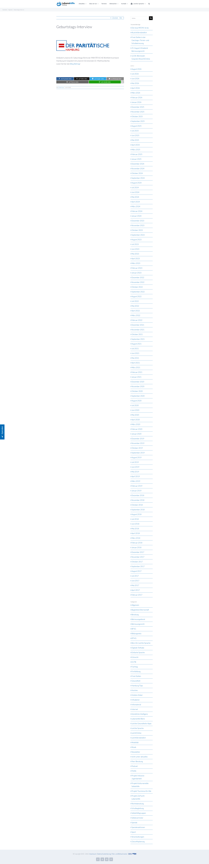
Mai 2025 (135, 140)
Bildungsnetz (136, 633)
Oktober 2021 (137, 334)
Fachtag (135, 667)
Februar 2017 (137, 595)
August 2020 (136, 401)
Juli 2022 (135, 301)
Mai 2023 (135, 254)
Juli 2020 (135, 405)
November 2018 (138, 500)
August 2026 (136, 69)
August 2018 (136, 514)
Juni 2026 (135, 78)
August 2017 (136, 571)
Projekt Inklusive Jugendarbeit (138, 777)
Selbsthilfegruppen (139, 813)
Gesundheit (136, 681)
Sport (134, 832)
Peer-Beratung (137, 761)
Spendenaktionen (138, 827)
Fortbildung (136, 671)
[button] (149, 3)
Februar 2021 (137, 372)
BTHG (134, 638)
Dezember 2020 (138, 382)
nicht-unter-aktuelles (140, 757)
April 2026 (136, 88)
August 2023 (136, 239)
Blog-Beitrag (75, 64)
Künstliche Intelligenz (140, 714)
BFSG (134, 629)
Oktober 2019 (137, 448)
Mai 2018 (135, 528)
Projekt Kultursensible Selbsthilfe (140, 784)
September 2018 (138, 509)
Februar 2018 (137, 543)
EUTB (134, 662)
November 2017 (138, 557)
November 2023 (138, 225)
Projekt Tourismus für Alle (141, 791)
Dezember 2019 (138, 438)
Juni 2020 (135, 410)
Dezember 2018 (138, 495)
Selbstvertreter (137, 818)
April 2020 (136, 419)
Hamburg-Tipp (137, 685)
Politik (134, 771)
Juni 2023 (135, 249)
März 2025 (136, 149)
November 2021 (138, 329)
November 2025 (138, 112)
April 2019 (136, 476)
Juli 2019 (135, 462)
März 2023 (136, 263)
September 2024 (138, 178)
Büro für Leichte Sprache (141, 643)
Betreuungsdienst (138, 619)
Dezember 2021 (138, 325)
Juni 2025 (135, 135)
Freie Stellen (136, 676)
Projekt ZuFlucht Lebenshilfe (138, 797)
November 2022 (138, 282)
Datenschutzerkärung (104, 854)
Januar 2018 (136, 547)
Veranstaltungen (138, 837)
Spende (134, 822)
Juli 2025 (135, 131)
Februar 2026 (137, 97)
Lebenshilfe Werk (138, 719)
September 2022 (138, 292)
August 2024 (136, 183)
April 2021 (136, 363)
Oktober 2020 (137, 391)
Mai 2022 (135, 306)
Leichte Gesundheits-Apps (141, 723)
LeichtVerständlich (139, 738)
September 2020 (138, 396)
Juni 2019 (135, 467)
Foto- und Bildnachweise (119, 854)
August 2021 (136, 344)
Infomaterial (136, 704)
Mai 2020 (135, 415)
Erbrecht (135, 657)
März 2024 (136, 206)
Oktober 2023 (137, 230)
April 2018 (136, 533)
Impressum (92, 854)
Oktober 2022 (137, 287)
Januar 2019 (136, 490)
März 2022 (136, 315)
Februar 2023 (137, 268)
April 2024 (136, 202)
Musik (134, 747)
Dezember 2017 (138, 552)
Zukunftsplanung (138, 841)
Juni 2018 (135, 524)
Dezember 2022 (138, 277)
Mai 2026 (135, 83)
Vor (120, 18)
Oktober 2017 (137, 562)
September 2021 (138, 339)
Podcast (135, 766)
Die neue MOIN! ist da (140, 28)
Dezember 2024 (138, 164)
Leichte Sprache (138, 728)
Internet (135, 709)
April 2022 (136, 311)
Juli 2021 (135, 348)
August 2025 (136, 126)
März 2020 (136, 424)
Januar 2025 (136, 159)
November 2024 (138, 168)
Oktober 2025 (137, 116)
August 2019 (136, 457)
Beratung (135, 614)
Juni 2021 (135, 353)
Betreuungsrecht (138, 624)
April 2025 (136, 145)
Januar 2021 (136, 377)
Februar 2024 (137, 211)
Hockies (135, 690)
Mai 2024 (135, 197)
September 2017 (138, 566)
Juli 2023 (135, 244)
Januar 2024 (136, 216)
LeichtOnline (136, 733)
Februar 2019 (137, 486)
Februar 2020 (137, 429)
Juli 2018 (135, 519)
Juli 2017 (135, 576)
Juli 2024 (135, 187)
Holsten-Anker (137, 695)
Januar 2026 (136, 102)
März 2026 (136, 93)
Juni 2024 (135, 192)
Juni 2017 (135, 580)
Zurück (115, 18)
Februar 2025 (137, 154)
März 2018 (136, 538)
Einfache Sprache (138, 652)
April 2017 (136, 590)
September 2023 (138, 235)
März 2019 (136, 481)
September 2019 (138, 453)
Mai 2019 (135, 472)
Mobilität (135, 742)
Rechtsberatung (138, 803)
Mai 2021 (135, 358)
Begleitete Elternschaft (140, 610)
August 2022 (136, 296)
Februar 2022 (137, 320)
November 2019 (138, 443)
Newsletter (136, 752)
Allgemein (135, 605)
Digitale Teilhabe (138, 648)
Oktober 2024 (137, 173)
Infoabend (135, 700)
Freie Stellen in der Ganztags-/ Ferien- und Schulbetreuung (140, 40)
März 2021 (136, 367)
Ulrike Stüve (61, 87)
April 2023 (136, 258)
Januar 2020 (136, 434)
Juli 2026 (135, 74)
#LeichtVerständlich (139, 32)
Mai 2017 (135, 585)
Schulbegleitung (138, 808)
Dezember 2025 (138, 107)
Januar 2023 (136, 273)
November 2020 (138, 386)
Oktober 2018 (137, 505)
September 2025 (138, 121)
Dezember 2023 (138, 221)
